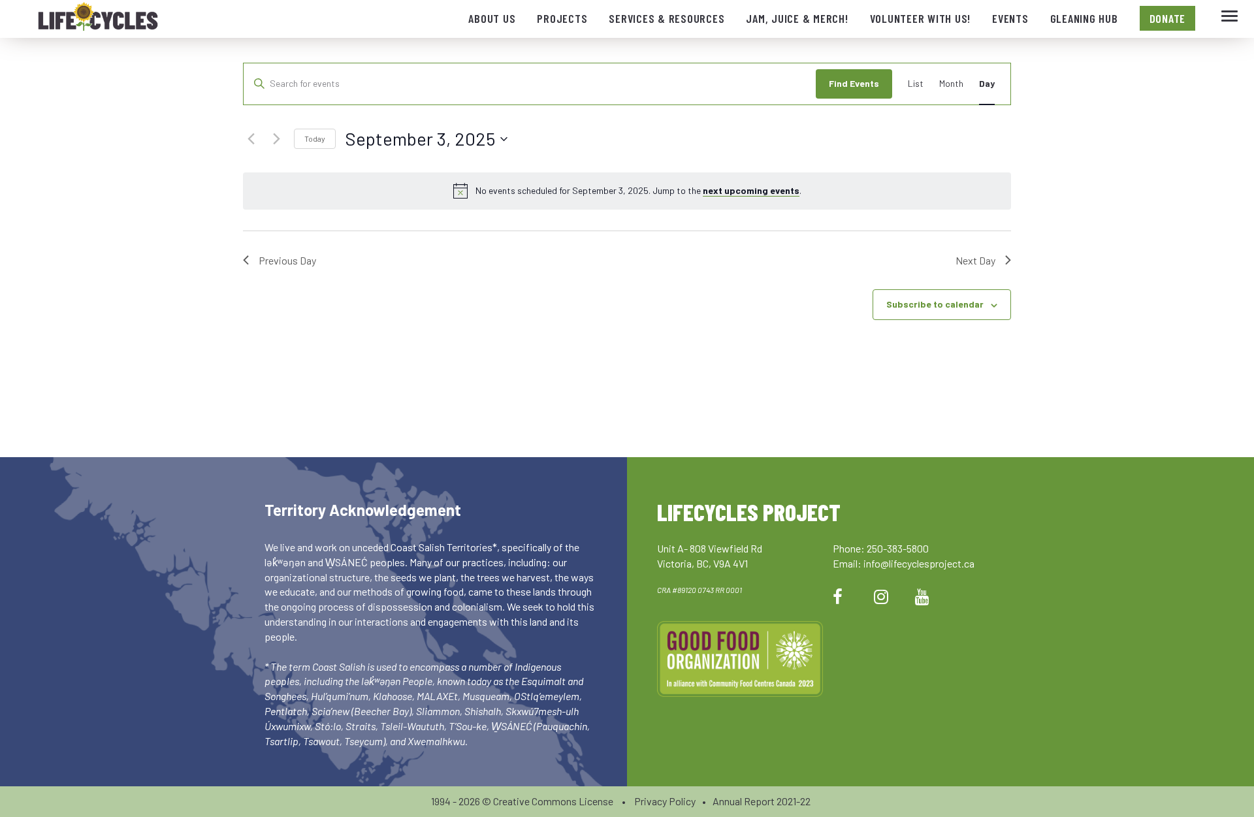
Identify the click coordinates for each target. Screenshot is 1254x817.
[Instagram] (881, 596)
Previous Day (287, 260)
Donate (1168, 18)
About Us (491, 18)
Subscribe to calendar (935, 304)
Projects (562, 18)
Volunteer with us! (920, 18)
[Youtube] (922, 596)
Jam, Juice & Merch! (797, 18)
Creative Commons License (553, 801)
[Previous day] (251, 139)
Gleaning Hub (1084, 18)
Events (1010, 18)
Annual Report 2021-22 (762, 801)
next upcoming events (751, 190)
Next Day (975, 260)
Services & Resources (666, 18)
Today (314, 138)
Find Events (854, 83)
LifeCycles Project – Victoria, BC (98, 19)
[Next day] (276, 139)
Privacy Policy (665, 801)
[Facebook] (838, 596)
